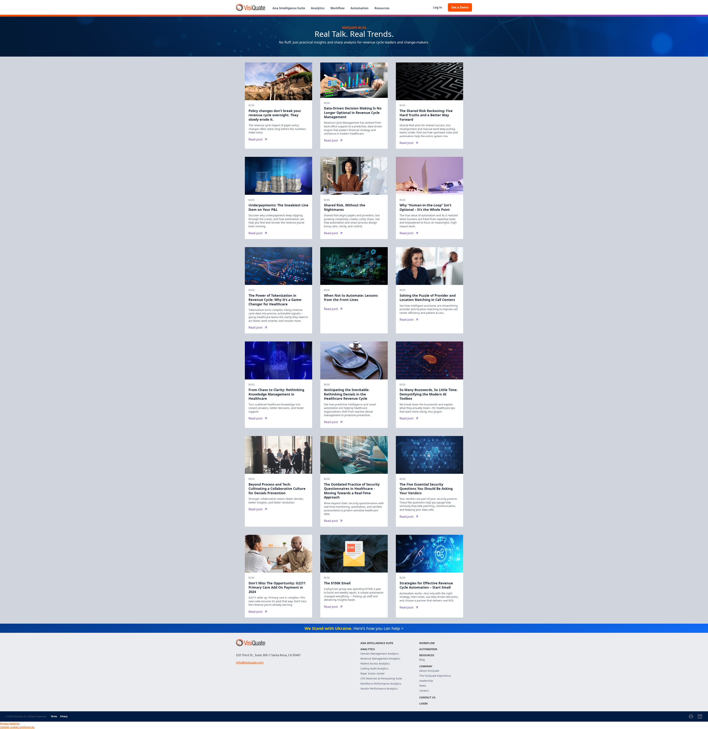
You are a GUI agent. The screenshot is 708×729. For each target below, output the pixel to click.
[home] (250, 7)
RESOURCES (426, 655)
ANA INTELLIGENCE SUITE (376, 643)
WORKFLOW (427, 643)
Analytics (367, 649)
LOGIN (423, 703)
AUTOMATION (428, 649)
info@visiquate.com (249, 662)
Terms (54, 716)
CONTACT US (427, 697)
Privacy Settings (10, 723)
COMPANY (425, 666)
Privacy (63, 716)
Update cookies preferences (17, 727)
